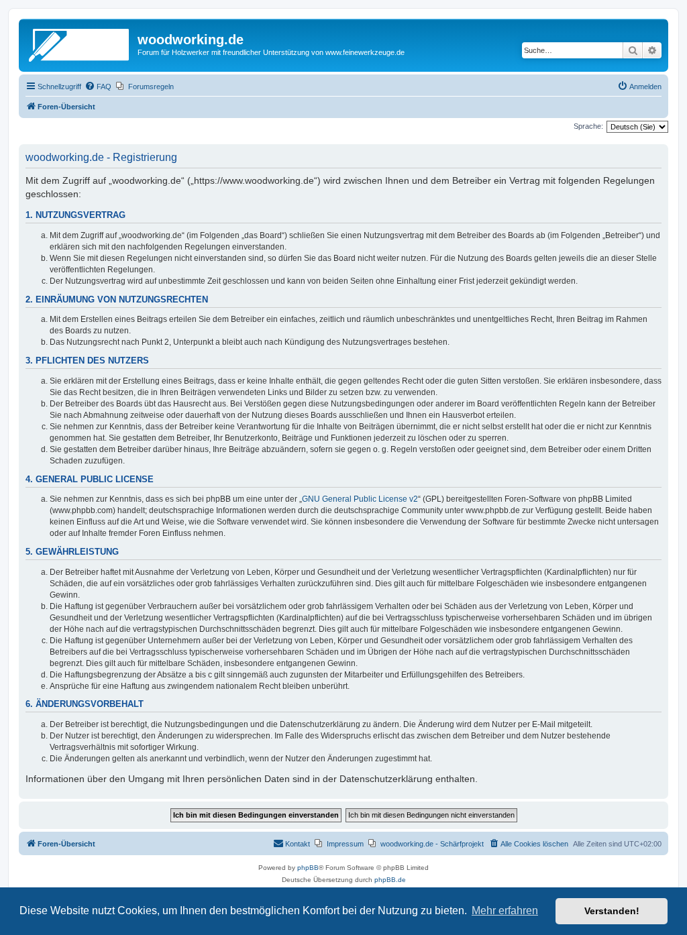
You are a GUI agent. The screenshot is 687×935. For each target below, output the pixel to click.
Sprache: (588, 126)
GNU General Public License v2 (360, 499)
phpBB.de (390, 879)
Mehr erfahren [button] (505, 910)
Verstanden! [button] (611, 910)
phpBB (308, 867)
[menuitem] (98, 86)
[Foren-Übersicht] (80, 43)
